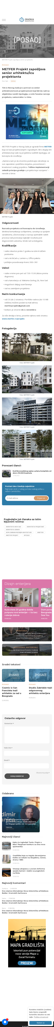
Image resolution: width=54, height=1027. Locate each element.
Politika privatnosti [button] (41, 1017)
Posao (5, 65)
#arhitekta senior (13, 529)
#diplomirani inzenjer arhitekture (19, 532)
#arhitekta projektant (35, 527)
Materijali (32, 647)
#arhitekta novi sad (13, 527)
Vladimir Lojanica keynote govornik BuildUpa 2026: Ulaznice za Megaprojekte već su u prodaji (21, 822)
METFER (47, 146)
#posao (27, 535)
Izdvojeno (19, 647)
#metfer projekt (12, 535)
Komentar (9, 723)
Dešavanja (21, 631)
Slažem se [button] (40, 1023)
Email (7, 760)
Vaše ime (8, 748)
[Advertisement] (25, 556)
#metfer (40, 532)
